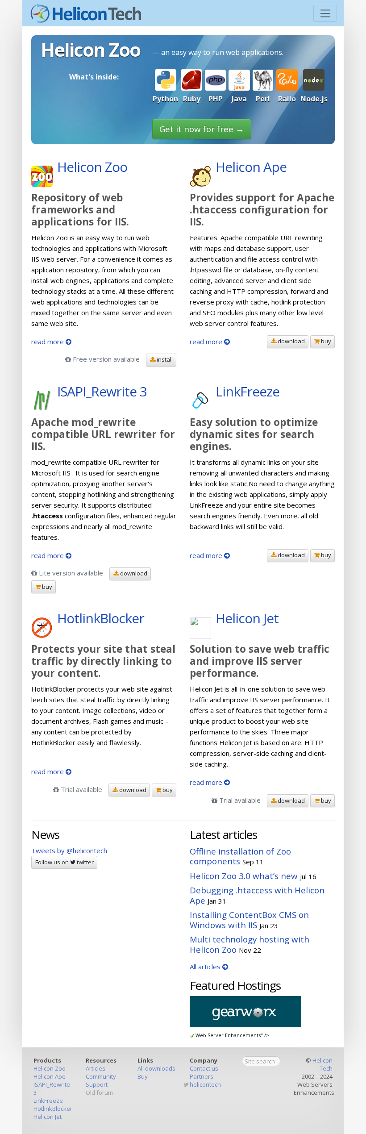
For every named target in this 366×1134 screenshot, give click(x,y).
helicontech (205, 1084)
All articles (206, 966)
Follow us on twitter (64, 862)
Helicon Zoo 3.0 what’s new (244, 875)
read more (48, 341)
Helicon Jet (47, 1117)
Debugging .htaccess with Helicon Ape (257, 895)
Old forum (99, 1092)
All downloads (156, 1068)
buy (325, 341)
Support (97, 1084)
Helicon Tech (322, 1064)
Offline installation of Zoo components (240, 856)
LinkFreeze (48, 1100)
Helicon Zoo (49, 1068)
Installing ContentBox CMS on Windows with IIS (249, 919)
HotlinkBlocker (52, 1109)
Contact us (204, 1068)
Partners (201, 1076)
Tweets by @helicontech (69, 850)
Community (101, 1076)
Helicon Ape (49, 1076)
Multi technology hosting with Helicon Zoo (249, 944)
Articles (95, 1068)
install (164, 359)
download (290, 341)
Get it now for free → (201, 128)
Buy (142, 1076)
